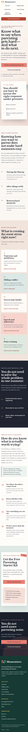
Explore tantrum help (10, 269)
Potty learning (20, 9)
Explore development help (11, 330)
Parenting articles (6, 704)
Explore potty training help (11, 350)
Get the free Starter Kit (14, 18)
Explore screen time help (11, 308)
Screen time (7, 9)
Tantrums (7, 5)
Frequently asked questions (8, 719)
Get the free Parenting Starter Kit (14, 65)
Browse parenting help (14, 70)
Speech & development (7, 13)
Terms (7, 729)
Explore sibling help (9, 288)
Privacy (3, 729)
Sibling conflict (20, 5)
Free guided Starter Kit (7, 701)
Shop (2, 706)
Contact (3, 716)
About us (3, 714)
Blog (20, 13)
